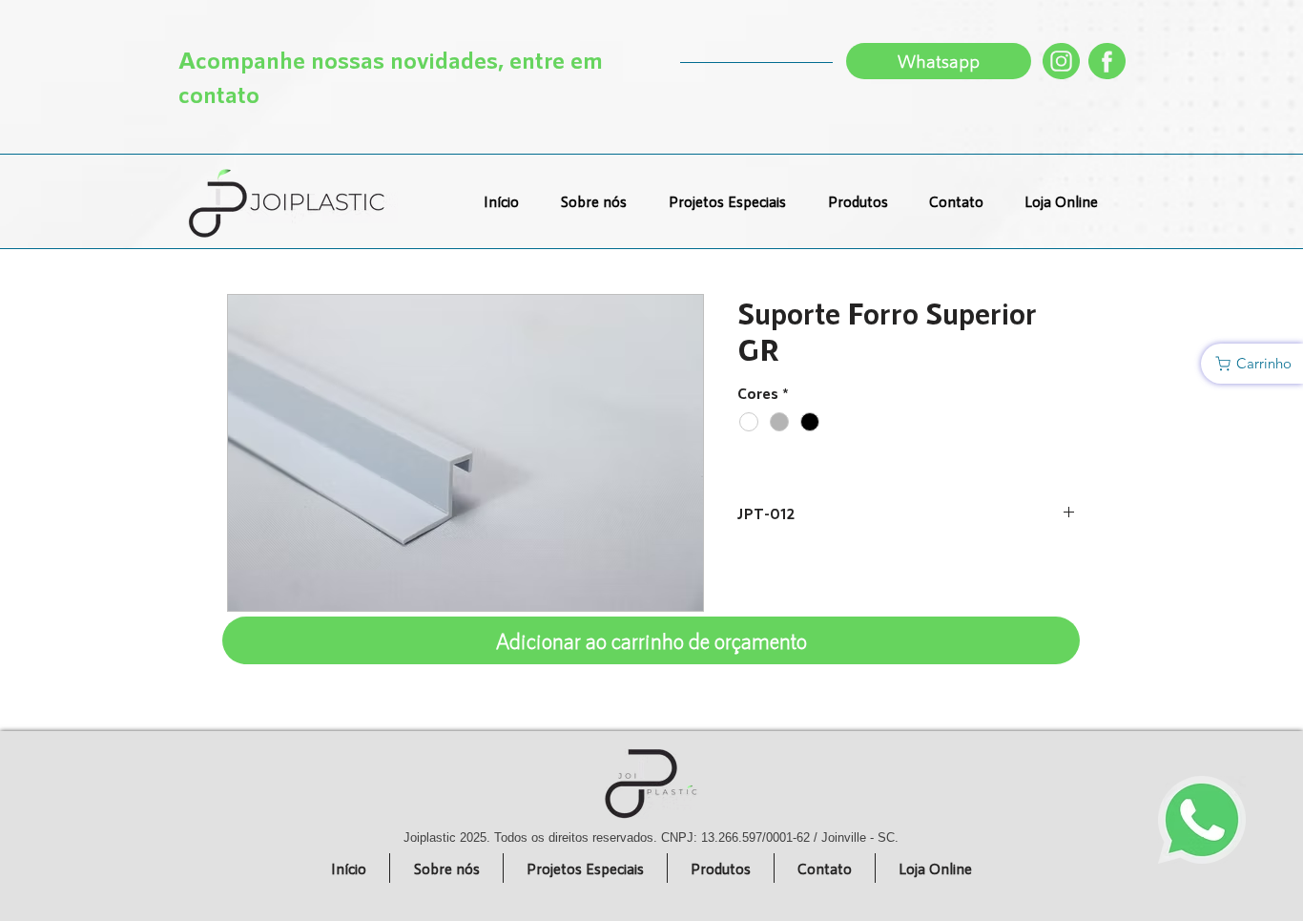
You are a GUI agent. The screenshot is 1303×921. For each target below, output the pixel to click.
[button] (1252, 364)
